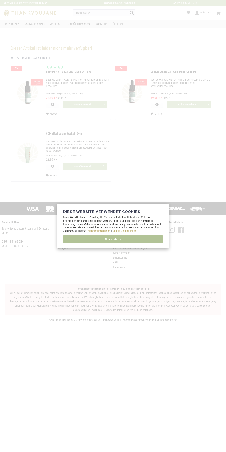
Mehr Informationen (99, 231)
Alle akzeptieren (113, 239)
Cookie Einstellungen (124, 231)
